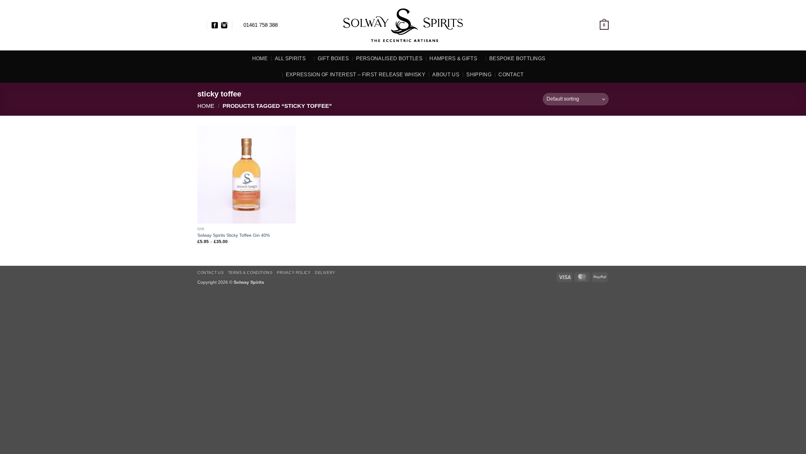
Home (260, 58)
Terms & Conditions (250, 273)
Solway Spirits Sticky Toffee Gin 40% (233, 235)
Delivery (325, 273)
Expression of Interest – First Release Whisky (355, 74)
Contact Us (210, 273)
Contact (511, 74)
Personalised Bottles (389, 58)
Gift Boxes (333, 58)
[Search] (199, 25)
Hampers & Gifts (453, 58)
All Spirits (290, 58)
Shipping (478, 74)
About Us (445, 74)
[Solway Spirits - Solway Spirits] (403, 25)
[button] (587, 25)
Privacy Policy (294, 273)
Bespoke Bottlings (517, 58)
